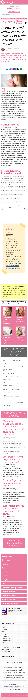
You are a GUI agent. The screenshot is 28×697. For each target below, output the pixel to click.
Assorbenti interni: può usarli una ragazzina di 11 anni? (13, 509)
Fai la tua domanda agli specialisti (14, 543)
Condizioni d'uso (6, 638)
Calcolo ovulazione (8, 592)
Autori (3, 642)
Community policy (6, 640)
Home (3, 14)
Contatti (4, 627)
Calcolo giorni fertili (9, 596)
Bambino (5, 568)
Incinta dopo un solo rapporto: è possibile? (12, 483)
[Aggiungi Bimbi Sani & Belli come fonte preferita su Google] (14, 302)
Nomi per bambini (8, 599)
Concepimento (7, 556)
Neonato (5, 564)
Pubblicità (4, 632)
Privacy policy (5, 636)
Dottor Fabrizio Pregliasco (10, 466)
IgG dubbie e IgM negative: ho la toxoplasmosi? (13, 459)
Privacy (4, 634)
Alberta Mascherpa (14, 48)
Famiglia (5, 580)
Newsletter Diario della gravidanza (11, 647)
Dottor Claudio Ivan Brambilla (10, 490)
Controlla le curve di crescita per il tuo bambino (12, 376)
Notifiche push (6, 651)
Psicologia (13, 14)
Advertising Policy (6, 649)
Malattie (5, 572)
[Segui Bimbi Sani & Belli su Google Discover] (14, 21)
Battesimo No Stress (14, 11)
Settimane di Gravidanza (14, 9)
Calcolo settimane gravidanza (12, 588)
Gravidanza (6, 560)
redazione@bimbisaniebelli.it (14, 686)
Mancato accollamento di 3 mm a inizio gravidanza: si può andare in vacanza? (13, 428)
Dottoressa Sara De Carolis (10, 518)
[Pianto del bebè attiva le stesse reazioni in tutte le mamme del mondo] (14, 80)
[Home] (10, 2)
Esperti (4, 645)
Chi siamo (4, 629)
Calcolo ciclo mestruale (10, 603)
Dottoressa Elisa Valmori (9, 439)
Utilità (4, 584)
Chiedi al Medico (14, 6)
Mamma (8, 14)
